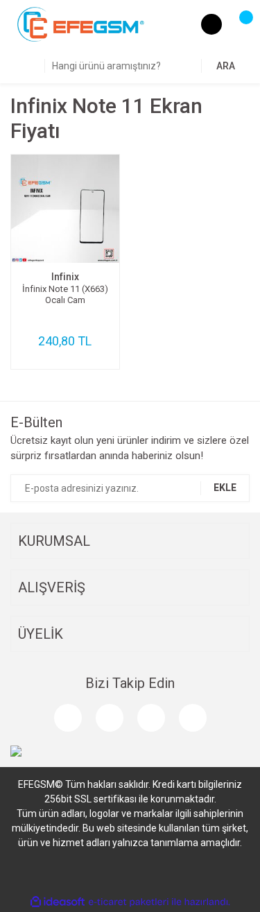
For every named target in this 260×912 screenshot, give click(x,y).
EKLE (225, 487)
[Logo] (80, 23)
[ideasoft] (57, 902)
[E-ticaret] (128, 901)
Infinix (65, 276)
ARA (225, 65)
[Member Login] (211, 24)
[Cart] (239, 24)
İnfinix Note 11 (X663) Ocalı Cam (65, 294)
